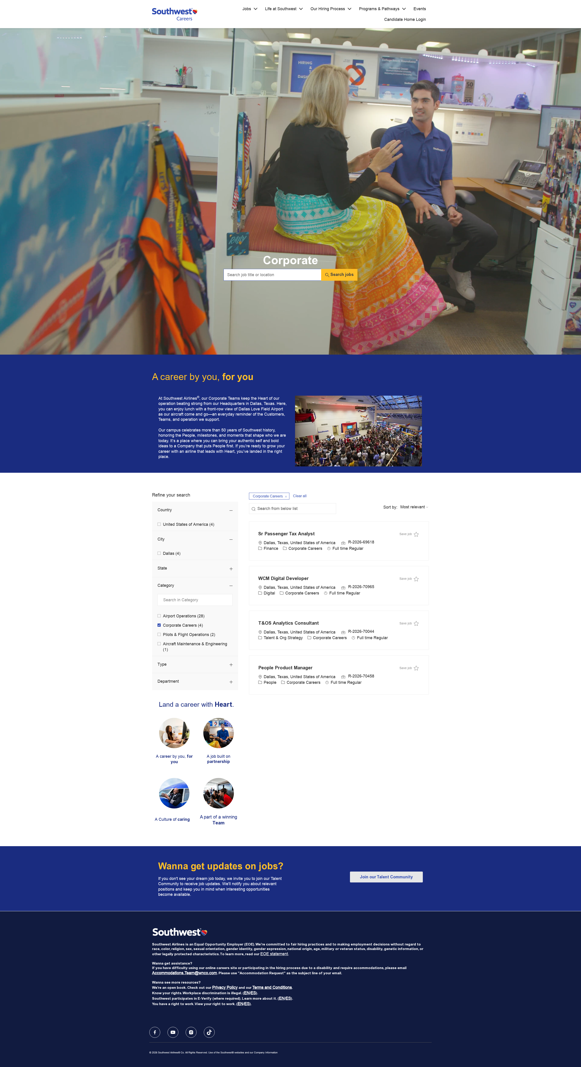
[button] (339, 275)
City (161, 539)
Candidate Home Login (405, 19)
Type (162, 664)
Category (166, 585)
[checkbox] (409, 534)
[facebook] (154, 1032)
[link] (174, 745)
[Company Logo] (174, 14)
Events (420, 9)
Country (165, 509)
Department (168, 681)
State (162, 568)
